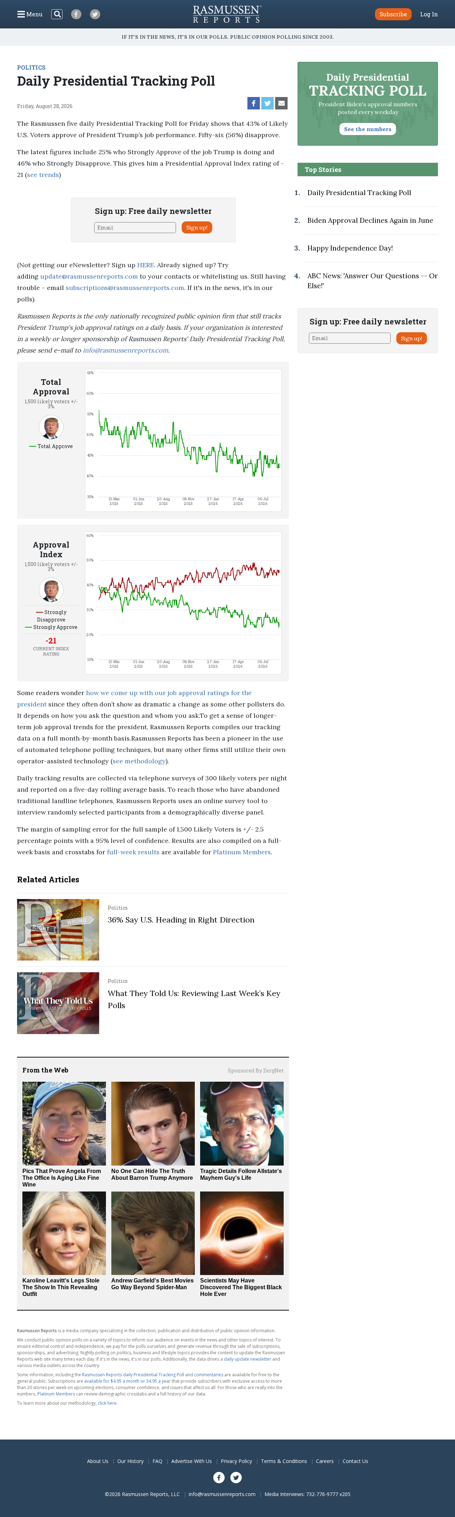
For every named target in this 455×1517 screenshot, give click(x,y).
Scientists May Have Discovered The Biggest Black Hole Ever (241, 1287)
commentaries (208, 1375)
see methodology (139, 761)
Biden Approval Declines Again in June (370, 220)
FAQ (157, 1461)
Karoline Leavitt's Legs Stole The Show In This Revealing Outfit (61, 1287)
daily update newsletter (247, 1359)
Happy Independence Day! (350, 248)
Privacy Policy (236, 1461)
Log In (429, 14)
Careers (325, 1461)
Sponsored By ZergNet (256, 1070)
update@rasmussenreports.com (89, 276)
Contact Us (355, 1461)
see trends (43, 175)
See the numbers (367, 129)
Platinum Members (242, 852)
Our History (130, 1461)
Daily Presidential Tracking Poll (359, 192)
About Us (97, 1461)
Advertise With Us (191, 1461)
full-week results (133, 852)
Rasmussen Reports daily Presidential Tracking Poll (133, 1375)
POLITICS (31, 67)
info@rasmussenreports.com (125, 350)
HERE (145, 265)
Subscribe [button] (393, 14)
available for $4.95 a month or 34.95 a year (127, 1381)
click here (107, 1403)
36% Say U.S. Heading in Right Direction (181, 920)
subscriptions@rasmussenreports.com (125, 288)
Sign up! (197, 227)
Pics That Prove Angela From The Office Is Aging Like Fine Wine (61, 1178)
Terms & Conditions (284, 1461)
